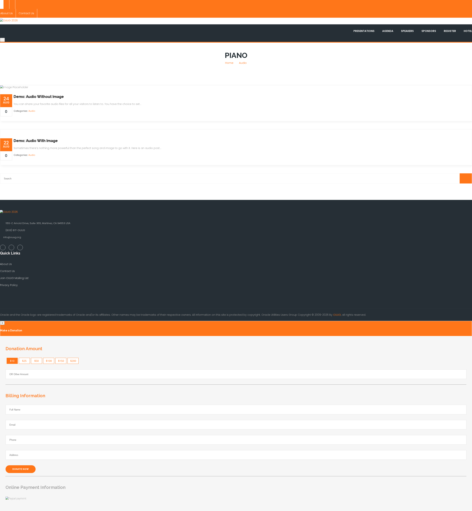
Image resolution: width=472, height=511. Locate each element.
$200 (73, 361)
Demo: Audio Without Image (39, 96)
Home (229, 63)
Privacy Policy (9, 285)
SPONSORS (428, 31)
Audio (243, 63)
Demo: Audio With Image (36, 140)
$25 (24, 361)
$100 (49, 361)
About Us (6, 264)
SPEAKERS (407, 31)
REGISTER (450, 31)
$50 (36, 361)
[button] (466, 178)
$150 (61, 361)
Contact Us (26, 13)
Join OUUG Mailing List (14, 278)
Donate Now (20, 469)
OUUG (337, 315)
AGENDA (387, 31)
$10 (12, 361)
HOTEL (468, 31)
